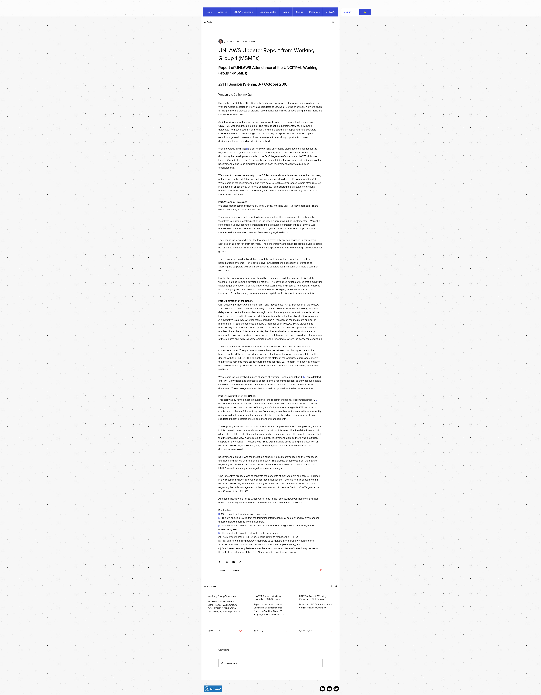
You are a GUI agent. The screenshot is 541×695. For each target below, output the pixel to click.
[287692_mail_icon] (336, 688)
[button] (333, 22)
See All (334, 586)
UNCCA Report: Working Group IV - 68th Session (267, 597)
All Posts (208, 22)
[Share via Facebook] (219, 561)
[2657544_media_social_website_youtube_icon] (329, 688)
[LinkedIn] (322, 688)
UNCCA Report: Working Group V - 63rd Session (312, 597)
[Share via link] (240, 561)
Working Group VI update (222, 596)
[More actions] (321, 41)
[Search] (364, 12)
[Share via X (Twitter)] (226, 561)
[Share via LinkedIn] (233, 561)
